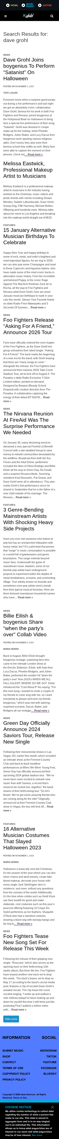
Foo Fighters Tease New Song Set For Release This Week (26, 942)
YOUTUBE (50, 1062)
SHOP (6, 1056)
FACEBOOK (49, 1068)
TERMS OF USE (12, 1068)
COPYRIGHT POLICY (16, 1073)
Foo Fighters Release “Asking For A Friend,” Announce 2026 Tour (28, 326)
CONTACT (9, 1062)
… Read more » (33, 154)
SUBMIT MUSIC (12, 1050)
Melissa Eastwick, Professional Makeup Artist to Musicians (28, 170)
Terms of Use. (20, 1097)
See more (37, 1135)
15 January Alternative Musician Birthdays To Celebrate (29, 236)
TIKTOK (51, 1056)
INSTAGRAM (48, 1050)
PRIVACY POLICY (14, 1079)
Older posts (11, 1019)
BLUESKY (50, 1073)
